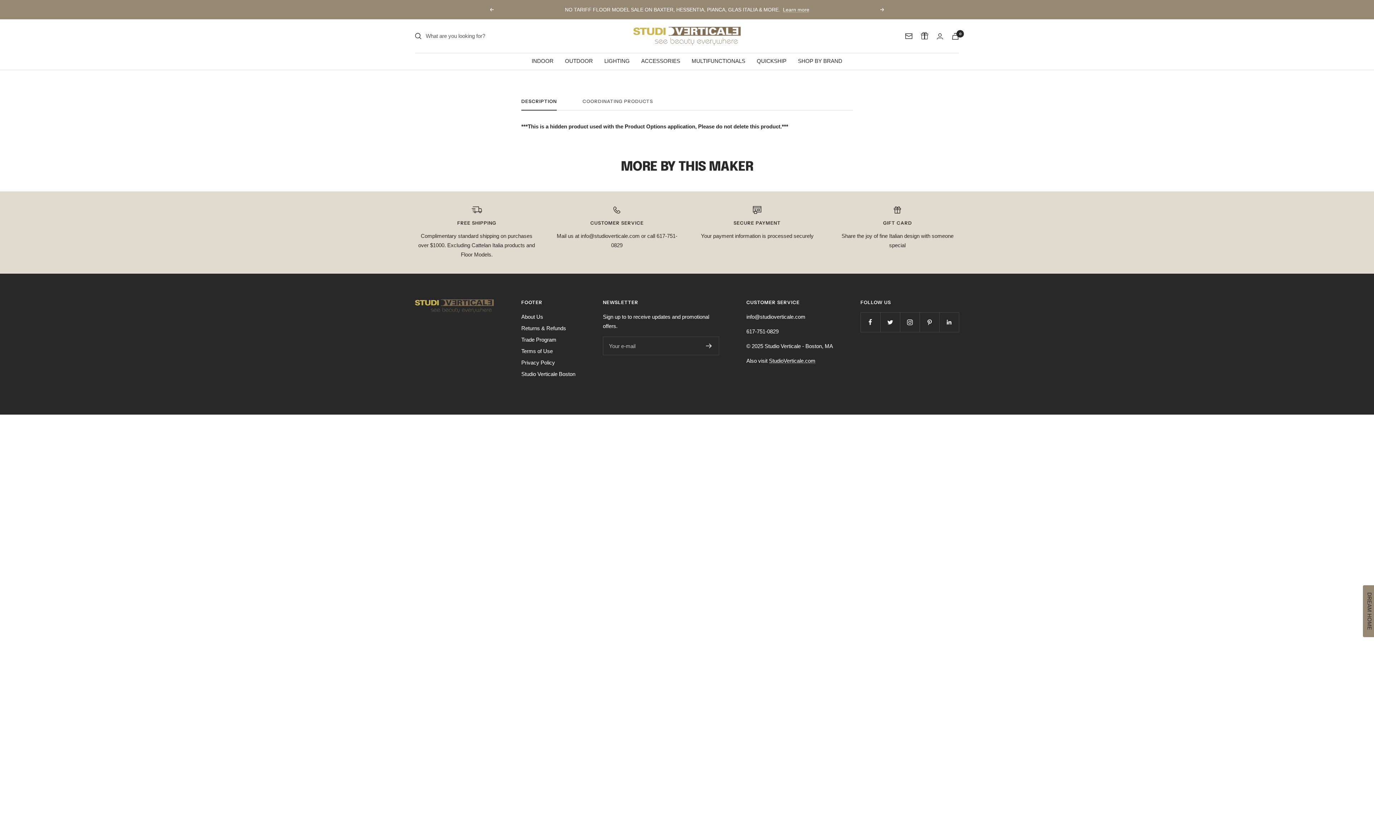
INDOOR (543, 61)
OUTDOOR (579, 61)
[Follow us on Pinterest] (929, 322)
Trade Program (538, 340)
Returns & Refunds (543, 328)
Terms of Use (537, 351)
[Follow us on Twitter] (890, 322)
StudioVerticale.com (792, 361)
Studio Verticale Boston (548, 374)
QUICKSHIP (771, 61)
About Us (532, 317)
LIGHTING (617, 61)
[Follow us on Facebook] (870, 322)
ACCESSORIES (660, 61)
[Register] (709, 345)
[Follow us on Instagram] (910, 322)
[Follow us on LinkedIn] (949, 322)
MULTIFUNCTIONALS (718, 61)
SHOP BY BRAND (820, 61)
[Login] (940, 36)
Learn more (796, 10)
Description (539, 101)
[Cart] (955, 36)
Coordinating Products (618, 101)
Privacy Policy (538, 363)
